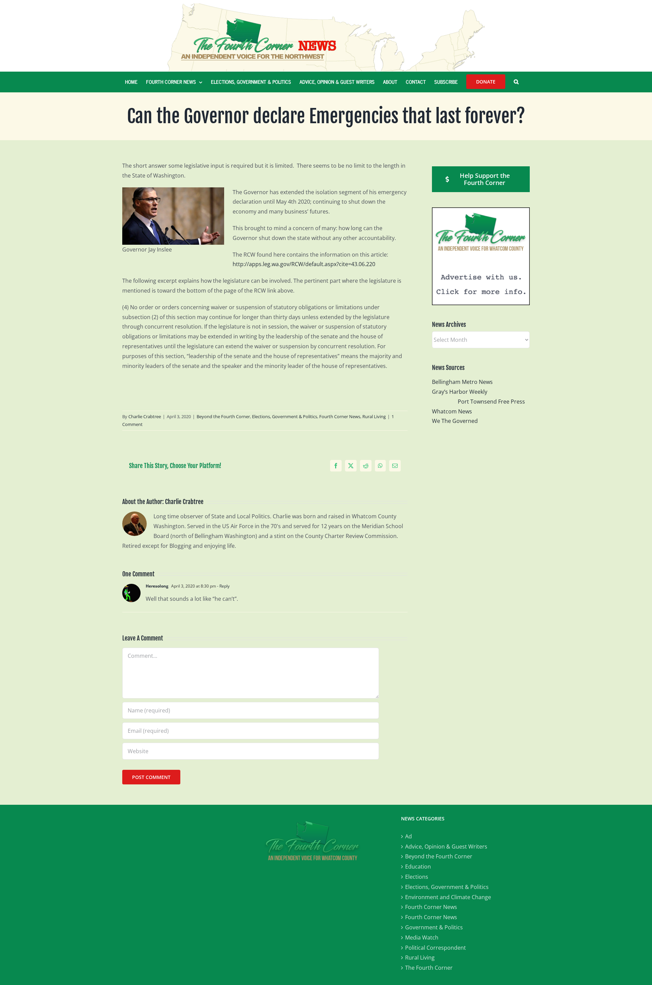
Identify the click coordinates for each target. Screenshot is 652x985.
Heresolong (157, 586)
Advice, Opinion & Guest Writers (446, 846)
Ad (408, 836)
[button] (516, 82)
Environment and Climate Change (448, 897)
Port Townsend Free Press (491, 401)
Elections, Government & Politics (284, 416)
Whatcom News (452, 411)
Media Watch (421, 937)
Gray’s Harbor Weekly (462, 391)
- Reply (223, 586)
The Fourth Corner (429, 967)
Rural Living (374, 416)
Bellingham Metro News (462, 382)
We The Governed (455, 421)
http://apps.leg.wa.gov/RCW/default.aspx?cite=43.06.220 (304, 264)
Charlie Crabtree (144, 416)
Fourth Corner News (339, 416)
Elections (416, 876)
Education (418, 866)
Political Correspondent (435, 947)
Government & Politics (434, 927)
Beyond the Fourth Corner (223, 416)
